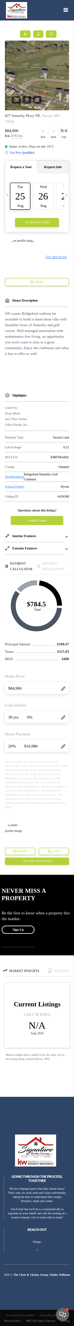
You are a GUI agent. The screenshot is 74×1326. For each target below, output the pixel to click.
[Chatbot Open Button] (62, 1314)
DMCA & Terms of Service (40, 1320)
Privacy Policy (12, 1320)
